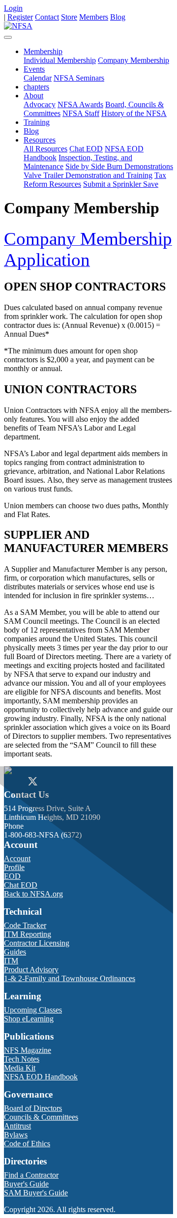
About (33, 95)
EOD (12, 876)
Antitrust (17, 1126)
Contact (47, 17)
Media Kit (19, 1068)
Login (13, 8)
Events (34, 69)
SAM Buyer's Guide (36, 1193)
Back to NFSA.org (33, 894)
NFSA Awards (80, 104)
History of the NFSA (134, 113)
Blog (117, 17)
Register (20, 17)
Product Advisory (31, 969)
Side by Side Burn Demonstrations (119, 166)
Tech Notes (21, 1059)
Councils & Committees (41, 1117)
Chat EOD (86, 149)
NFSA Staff (80, 113)
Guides (15, 952)
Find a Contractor (31, 1175)
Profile (14, 867)
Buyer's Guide (26, 1184)
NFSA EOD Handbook (41, 1077)
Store (69, 17)
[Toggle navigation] (8, 37)
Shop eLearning (29, 1019)
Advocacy (40, 104)
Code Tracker (25, 925)
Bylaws (16, 1135)
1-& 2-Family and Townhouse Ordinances (69, 978)
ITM (11, 961)
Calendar (38, 78)
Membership (43, 51)
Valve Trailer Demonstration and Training (88, 175)
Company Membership (133, 60)
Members (93, 17)
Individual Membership (60, 60)
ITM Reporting (27, 934)
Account (17, 858)
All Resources (45, 149)
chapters (36, 87)
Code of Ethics (27, 1143)
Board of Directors (33, 1108)
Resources (40, 140)
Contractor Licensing (36, 943)
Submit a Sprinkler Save (120, 184)
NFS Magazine (27, 1050)
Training (37, 122)
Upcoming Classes (33, 1010)
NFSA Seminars (79, 78)
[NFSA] (18, 26)
